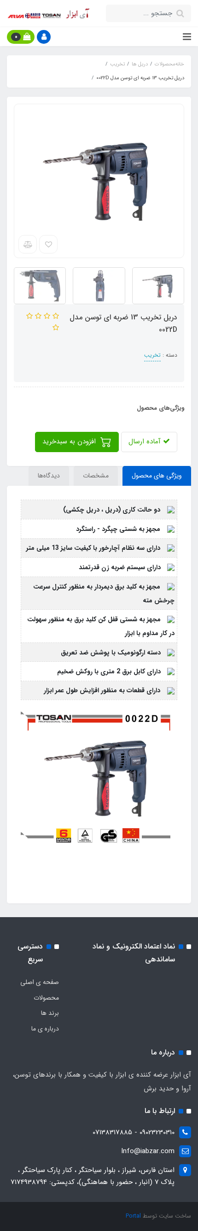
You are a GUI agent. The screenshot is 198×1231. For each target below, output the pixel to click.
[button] (44, 37)
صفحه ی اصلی (39, 982)
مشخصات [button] (96, 476)
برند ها (50, 1013)
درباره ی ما (45, 1029)
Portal (133, 1216)
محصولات (46, 998)
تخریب (152, 355)
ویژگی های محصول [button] (157, 476)
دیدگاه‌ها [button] (49, 476)
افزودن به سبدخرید (70, 441)
